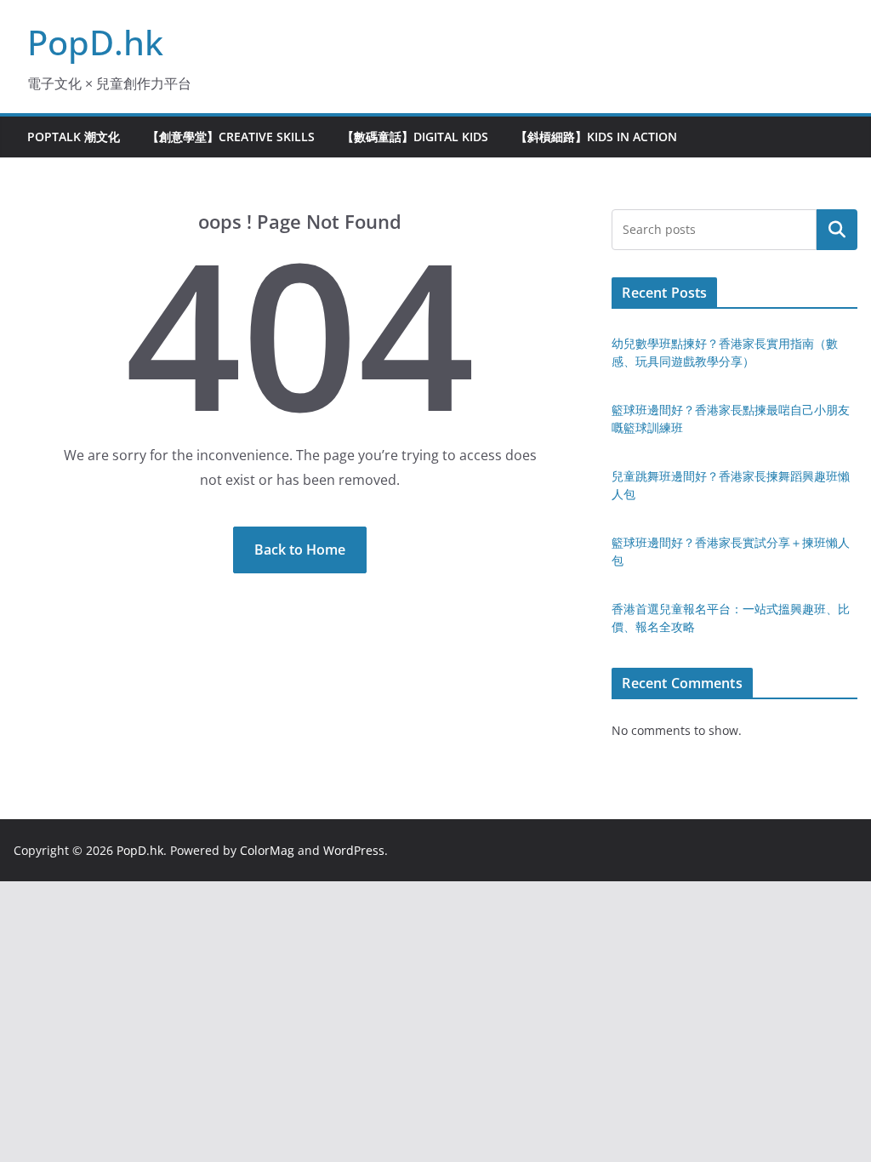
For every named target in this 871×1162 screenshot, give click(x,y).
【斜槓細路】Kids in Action (596, 136)
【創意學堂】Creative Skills (231, 136)
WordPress (353, 850)
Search (837, 229)
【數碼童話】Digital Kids (415, 136)
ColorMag (267, 850)
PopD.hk (95, 42)
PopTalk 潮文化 (73, 136)
